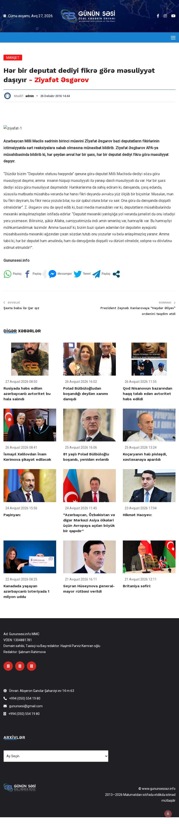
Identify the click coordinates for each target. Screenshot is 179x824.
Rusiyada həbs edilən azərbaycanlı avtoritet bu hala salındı (27, 393)
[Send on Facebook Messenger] (60, 274)
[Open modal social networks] (116, 274)
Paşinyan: (12, 515)
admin (29, 96)
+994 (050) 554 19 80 (24, 698)
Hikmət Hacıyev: (137, 515)
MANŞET (12, 58)
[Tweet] (82, 274)
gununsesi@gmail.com (26, 706)
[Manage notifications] (168, 813)
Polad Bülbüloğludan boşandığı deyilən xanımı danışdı (85, 393)
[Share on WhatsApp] (12, 274)
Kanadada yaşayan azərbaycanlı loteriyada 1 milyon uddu (26, 591)
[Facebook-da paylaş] (32, 274)
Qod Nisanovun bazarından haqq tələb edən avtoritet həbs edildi (147, 393)
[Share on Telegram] (101, 274)
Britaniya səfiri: (137, 586)
